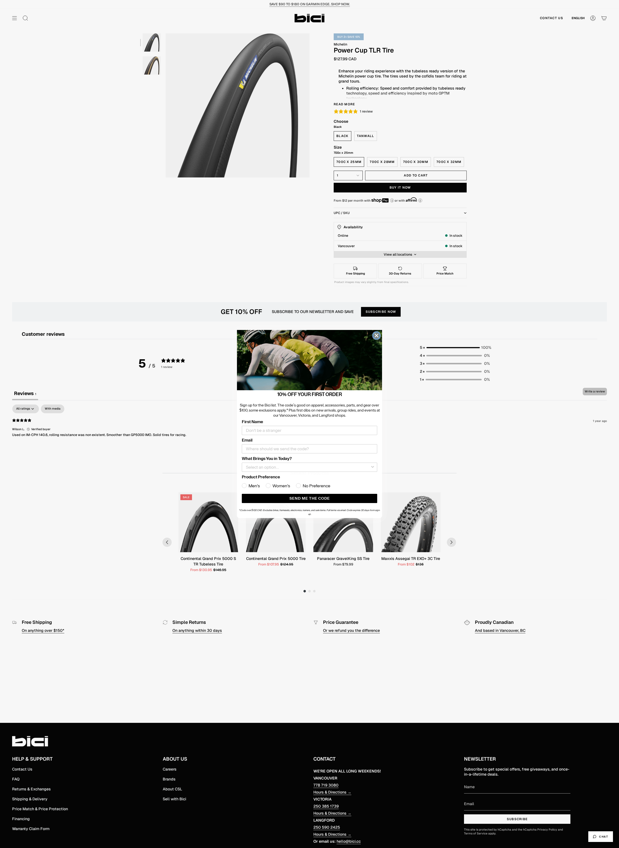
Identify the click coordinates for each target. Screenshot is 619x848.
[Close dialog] (376, 335)
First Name (252, 422)
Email (247, 440)
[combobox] (308, 467)
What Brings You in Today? (267, 458)
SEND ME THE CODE (309, 498)
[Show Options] (372, 467)
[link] (309, 360)
